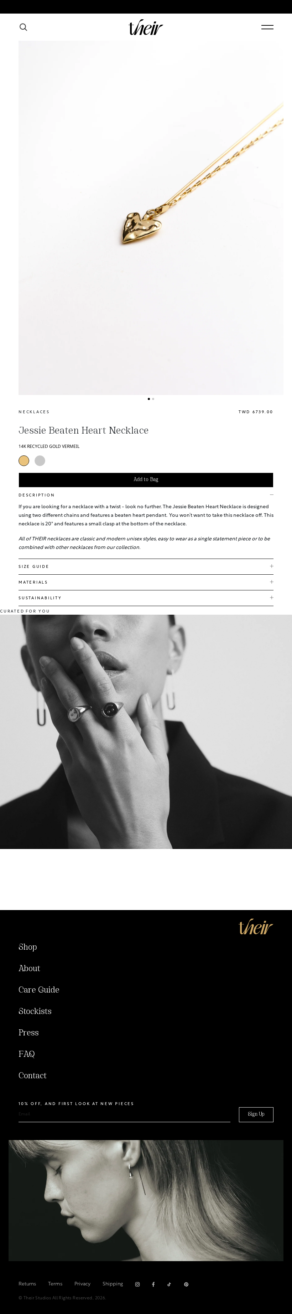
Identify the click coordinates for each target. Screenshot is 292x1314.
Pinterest (186, 1284)
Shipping (113, 1284)
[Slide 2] (153, 399)
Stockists (35, 1012)
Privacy (82, 1284)
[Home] (256, 926)
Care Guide (39, 990)
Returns (27, 1284)
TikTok (169, 1284)
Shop (28, 947)
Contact (33, 1076)
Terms (55, 1284)
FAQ (27, 1055)
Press (29, 1033)
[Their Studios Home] (146, 27)
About (29, 969)
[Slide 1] (149, 399)
